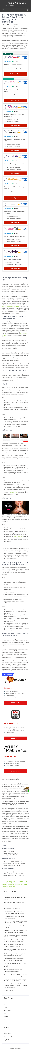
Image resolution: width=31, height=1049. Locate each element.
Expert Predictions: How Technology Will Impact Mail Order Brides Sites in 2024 (14, 912)
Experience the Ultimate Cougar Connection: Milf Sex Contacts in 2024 (15, 917)
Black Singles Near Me (9, 990)
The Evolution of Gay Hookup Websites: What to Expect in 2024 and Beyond (14, 959)
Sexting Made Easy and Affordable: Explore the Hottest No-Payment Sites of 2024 (15, 940)
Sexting (6, 1016)
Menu (4, 10)
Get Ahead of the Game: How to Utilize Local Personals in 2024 (15, 950)
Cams (5, 1007)
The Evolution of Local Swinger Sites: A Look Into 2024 (15, 926)
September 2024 (8, 1037)
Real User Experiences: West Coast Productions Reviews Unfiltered (13, 970)
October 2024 (7, 1034)
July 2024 (6, 1040)
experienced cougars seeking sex (10, 306)
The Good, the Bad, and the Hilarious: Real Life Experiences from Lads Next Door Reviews (15, 965)
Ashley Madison (10, 756)
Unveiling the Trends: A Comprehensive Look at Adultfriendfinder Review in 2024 (15, 921)
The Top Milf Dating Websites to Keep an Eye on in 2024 (15, 898)
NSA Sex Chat (13, 492)
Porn (5, 1013)
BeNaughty (8, 688)
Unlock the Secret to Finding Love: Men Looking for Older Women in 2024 (14, 945)
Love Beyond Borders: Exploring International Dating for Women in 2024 (15, 935)
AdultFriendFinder (11, 724)
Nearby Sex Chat (18, 536)
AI (4, 1004)
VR (4, 1019)
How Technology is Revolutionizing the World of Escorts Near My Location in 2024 (15, 954)
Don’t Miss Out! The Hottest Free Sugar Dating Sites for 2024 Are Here (14, 903)
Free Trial (15, 703)
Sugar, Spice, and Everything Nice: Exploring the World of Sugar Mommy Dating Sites (15, 975)
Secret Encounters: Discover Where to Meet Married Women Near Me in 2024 (15, 907)
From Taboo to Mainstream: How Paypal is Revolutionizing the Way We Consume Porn (15, 979)
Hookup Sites (7, 1010)
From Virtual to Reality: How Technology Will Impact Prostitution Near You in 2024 (15, 931)
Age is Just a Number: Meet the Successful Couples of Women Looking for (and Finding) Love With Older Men (15, 985)
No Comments (15, 24)
